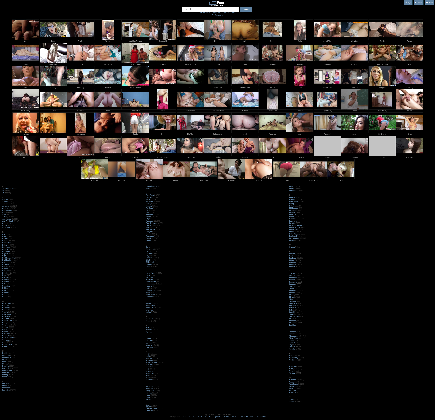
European (6, 388)
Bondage (5, 273)
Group (148, 266)
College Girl (7, 321)
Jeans (148, 321)
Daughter (6, 355)
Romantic (293, 262)
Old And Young (152, 408)
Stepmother (294, 316)
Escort (4, 386)
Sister (291, 297)
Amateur (5, 206)
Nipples (149, 393)
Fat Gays (149, 208)
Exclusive (6, 390)
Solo (291, 310)
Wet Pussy (293, 384)
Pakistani (293, 197)
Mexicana (150, 367)
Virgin (291, 371)
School (292, 280)
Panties (292, 199)
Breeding (6, 286)
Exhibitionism (151, 186)
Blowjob (5, 271)
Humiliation (150, 295)
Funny (148, 240)
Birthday (5, 264)
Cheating (6, 305)
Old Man (149, 410)
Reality (292, 254)
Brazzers (5, 282)
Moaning (149, 373)
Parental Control (246, 417)
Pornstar (292, 219)
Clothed (5, 318)
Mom (148, 378)
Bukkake (6, 294)
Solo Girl (292, 308)
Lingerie (149, 345)
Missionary (150, 371)
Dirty (4, 362)
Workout (292, 390)
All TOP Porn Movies (208, 13)
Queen (292, 247)
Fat (147, 210)
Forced (148, 234)
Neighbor (149, 389)
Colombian (6, 325)
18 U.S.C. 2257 (230, 417)
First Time (150, 225)
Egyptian (5, 383)
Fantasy (149, 206)
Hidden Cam (151, 282)
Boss (4, 275)
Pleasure (292, 214)
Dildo (4, 360)
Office (148, 406)
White (291, 386)
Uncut (291, 356)
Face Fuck (150, 195)
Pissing (292, 212)
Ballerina (5, 245)
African (5, 204)
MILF (148, 354)
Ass (3, 223)
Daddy (4, 353)
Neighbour (150, 391)
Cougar (5, 327)
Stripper (292, 321)
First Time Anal (152, 223)
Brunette (6, 292)
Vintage (292, 369)
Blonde (5, 269)
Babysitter (6, 243)
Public (291, 232)
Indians (149, 303)
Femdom (149, 214)
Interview (150, 310)
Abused (5, 199)
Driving (5, 375)
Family (148, 204)
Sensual (292, 286)
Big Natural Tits (8, 258)
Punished (293, 236)
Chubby (5, 310)
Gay (147, 256)
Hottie (148, 288)
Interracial (150, 308)
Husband (149, 297)
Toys (291, 345)
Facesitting (150, 197)
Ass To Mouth (7, 221)
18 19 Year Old (8, 188)
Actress (5, 202)
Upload (430, 2)
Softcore (292, 306)
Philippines (293, 208)
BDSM (5, 238)
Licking (148, 343)
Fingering (149, 221)
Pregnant (293, 221)
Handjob (149, 277)
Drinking (5, 372)
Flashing (149, 227)
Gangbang (150, 249)
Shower (292, 293)
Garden (149, 253)
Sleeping (292, 301)
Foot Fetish (150, 230)
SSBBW (292, 273)
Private (292, 223)
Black (4, 266)
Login (409, 3)
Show (291, 295)
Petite (291, 206)
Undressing (293, 358)
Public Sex (293, 230)
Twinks (292, 349)
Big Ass (5, 254)
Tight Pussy (293, 338)
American (6, 208)
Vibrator (292, 367)
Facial (148, 199)
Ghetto (148, 260)
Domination (7, 370)
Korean (149, 332)
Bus (3, 297)
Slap (291, 299)
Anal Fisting (7, 210)
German (149, 258)
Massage (149, 360)
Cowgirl (5, 331)
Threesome (293, 336)
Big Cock (6, 256)
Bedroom (6, 251)
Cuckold (5, 336)
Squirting (292, 314)
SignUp (419, 2)
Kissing (148, 328)
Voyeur (292, 373)
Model (148, 375)
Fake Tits (149, 202)
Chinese (5, 308)
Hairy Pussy (150, 273)
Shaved (292, 288)
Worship (292, 393)
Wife (291, 388)
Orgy (291, 186)
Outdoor (292, 191)
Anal (4, 212)
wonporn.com (188, 417)
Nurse (148, 397)
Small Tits (293, 303)
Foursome (150, 236)
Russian (292, 267)
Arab (4, 215)
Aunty (4, 225)
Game (148, 247)
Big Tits (5, 262)
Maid (148, 356)
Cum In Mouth (8, 338)
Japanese (149, 319)
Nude (148, 395)
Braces (5, 277)
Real (291, 256)
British (5, 288)
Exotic (148, 188)
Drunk (4, 377)
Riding (291, 260)
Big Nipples (6, 260)
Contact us (261, 417)
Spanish (292, 312)
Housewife (150, 290)
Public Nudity (294, 227)
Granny (149, 264)
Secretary (293, 282)
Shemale (292, 290)
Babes (4, 241)
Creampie (6, 333)
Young (291, 401)
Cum (4, 342)
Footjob (149, 232)
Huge (148, 292)
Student (292, 323)
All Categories (217, 15)
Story (291, 318)
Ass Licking (6, 219)
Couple (5, 329)
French (148, 238)
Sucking (292, 325)
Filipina (149, 219)
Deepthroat (7, 357)
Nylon (148, 399)
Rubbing (292, 264)
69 (3, 193)
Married (149, 358)
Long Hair (149, 347)
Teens (291, 334)
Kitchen (149, 330)
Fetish (148, 217)
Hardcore (149, 279)
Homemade (150, 284)
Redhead (292, 258)
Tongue (292, 342)
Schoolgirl (293, 278)
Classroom (6, 314)
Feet (147, 212)
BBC (4, 234)
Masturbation (151, 362)
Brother (5, 290)
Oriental (292, 188)
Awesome (6, 227)
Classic (5, 312)
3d (3, 191)
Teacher (292, 332)
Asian (4, 217)
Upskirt (292, 360)
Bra (3, 284)
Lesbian (149, 341)
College (5, 323)
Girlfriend (150, 262)
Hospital (149, 286)
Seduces (292, 284)
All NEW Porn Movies (227, 13)
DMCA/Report (204, 417)
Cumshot (6, 340)
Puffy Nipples (294, 234)
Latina (148, 339)
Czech (4, 346)
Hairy (148, 275)
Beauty (5, 249)
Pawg (291, 204)
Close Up (6, 316)
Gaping (148, 251)
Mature (149, 365)
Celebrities (6, 303)
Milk (147, 369)
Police (291, 217)
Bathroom (6, 247)
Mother (149, 380)
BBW (4, 236)
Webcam (292, 380)
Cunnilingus (7, 344)
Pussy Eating (294, 238)
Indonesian (150, 306)
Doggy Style (7, 368)
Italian (148, 312)
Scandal (292, 275)
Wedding (292, 382)
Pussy (291, 240)
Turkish (292, 347)
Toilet (291, 340)
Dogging (5, 366)
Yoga (291, 399)
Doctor (5, 364)
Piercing (292, 210)
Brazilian (5, 279)
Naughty (149, 386)
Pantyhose (293, 202)
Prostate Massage (296, 225)
